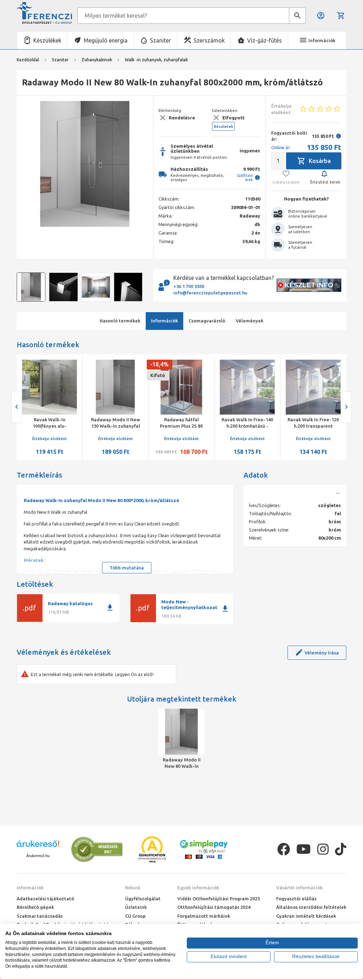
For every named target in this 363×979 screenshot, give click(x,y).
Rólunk (132, 887)
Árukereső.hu (38, 856)
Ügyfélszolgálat (143, 898)
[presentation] (27, 164)
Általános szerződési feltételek (311, 907)
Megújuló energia (106, 40)
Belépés (321, 15)
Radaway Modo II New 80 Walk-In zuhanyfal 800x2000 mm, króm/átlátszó (181, 763)
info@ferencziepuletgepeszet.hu (210, 292)
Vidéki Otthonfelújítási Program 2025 (218, 898)
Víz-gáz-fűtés (264, 40)
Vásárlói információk (299, 887)
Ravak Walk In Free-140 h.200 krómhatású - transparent (240, 426)
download (110, 607)
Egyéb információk (198, 887)
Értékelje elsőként (42, 439)
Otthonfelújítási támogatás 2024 (213, 907)
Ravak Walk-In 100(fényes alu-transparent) (42, 426)
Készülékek (47, 40)
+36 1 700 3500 (188, 286)
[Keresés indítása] (297, 15)
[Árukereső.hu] (38, 846)
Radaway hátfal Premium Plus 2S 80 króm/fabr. (173, 426)
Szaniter (160, 40)
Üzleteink (136, 907)
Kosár (341, 15)
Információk (30, 887)
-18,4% (152, 364)
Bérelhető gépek (35, 907)
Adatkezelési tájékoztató (45, 898)
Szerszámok (209, 40)
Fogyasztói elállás (296, 898)
